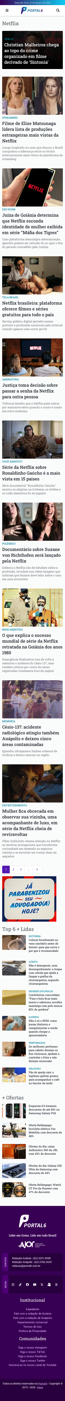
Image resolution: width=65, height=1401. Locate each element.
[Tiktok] (20, 1284)
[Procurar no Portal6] (58, 10)
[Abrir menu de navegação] (6, 11)
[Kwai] (49, 1284)
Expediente (32, 1309)
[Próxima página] (37, 870)
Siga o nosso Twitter (32, 1360)
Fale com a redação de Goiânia (32, 1313)
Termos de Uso (32, 1326)
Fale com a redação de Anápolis (32, 1318)
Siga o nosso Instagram (32, 1347)
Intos (40, 1387)
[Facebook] (27, 1284)
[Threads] (56, 1284)
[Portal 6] (32, 10)
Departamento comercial (32, 1322)
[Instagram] (13, 1284)
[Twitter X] (42, 1284)
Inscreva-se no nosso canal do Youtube (32, 1365)
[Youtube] (34, 1284)
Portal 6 (42, 1383)
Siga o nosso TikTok (32, 1352)
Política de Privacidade (32, 1331)
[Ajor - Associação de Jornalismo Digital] (32, 1244)
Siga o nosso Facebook (32, 1356)
